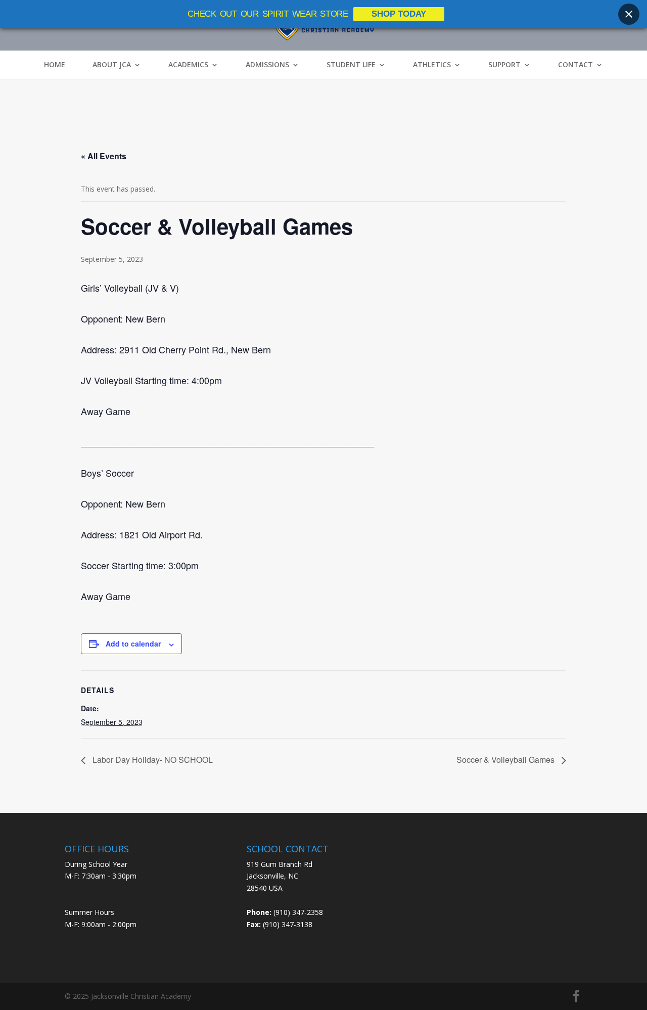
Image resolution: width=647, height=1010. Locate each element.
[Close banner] (628, 14)
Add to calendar (133, 643)
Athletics (432, 64)
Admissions (267, 64)
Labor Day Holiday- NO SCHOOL (151, 759)
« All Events (103, 156)
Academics (188, 64)
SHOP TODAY (399, 14)
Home (54, 64)
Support (504, 64)
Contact (575, 64)
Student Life (351, 64)
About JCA (112, 64)
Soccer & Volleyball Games (506, 759)
